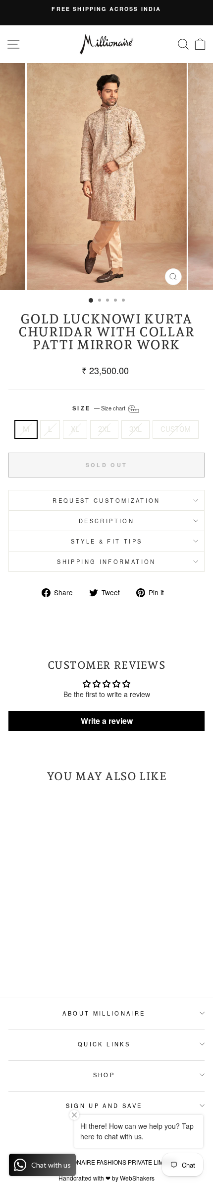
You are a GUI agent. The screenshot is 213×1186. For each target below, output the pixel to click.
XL (75, 429)
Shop (104, 1075)
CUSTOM (175, 429)
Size (99, 408)
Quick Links (104, 1044)
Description (106, 521)
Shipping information (106, 561)
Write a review (107, 720)
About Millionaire (103, 1013)
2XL (104, 429)
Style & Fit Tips (107, 541)
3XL (135, 429)
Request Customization (106, 500)
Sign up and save (104, 1105)
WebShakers (137, 1178)
